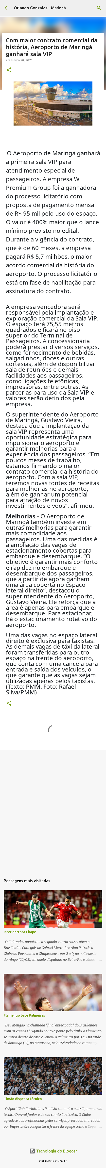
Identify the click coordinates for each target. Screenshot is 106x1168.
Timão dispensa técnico (23, 1099)
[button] (9, 70)
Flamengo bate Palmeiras (24, 1015)
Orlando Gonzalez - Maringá (40, 8)
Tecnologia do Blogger (56, 1151)
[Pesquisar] (99, 8)
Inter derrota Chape (20, 932)
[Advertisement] (53, 810)
